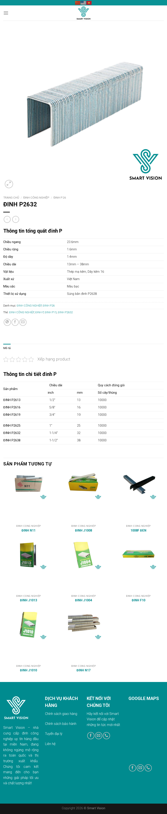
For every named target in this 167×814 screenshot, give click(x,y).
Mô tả (7, 348)
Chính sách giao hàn (60, 714)
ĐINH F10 (138, 600)
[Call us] (106, 735)
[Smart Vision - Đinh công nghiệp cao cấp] (83, 13)
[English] (83, 2)
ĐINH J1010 (28, 670)
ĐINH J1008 (83, 530)
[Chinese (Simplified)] (78, 2)
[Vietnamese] (89, 2)
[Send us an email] (98, 735)
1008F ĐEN (138, 530)
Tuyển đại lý (53, 734)
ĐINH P (39, 312)
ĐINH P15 (51, 312)
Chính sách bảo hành (60, 724)
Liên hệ (50, 744)
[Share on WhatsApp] (7, 322)
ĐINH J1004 (83, 600)
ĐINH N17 (83, 670)
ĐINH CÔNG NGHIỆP (36, 197)
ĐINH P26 (59, 197)
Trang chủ (11, 197)
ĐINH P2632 (65, 312)
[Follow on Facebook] (90, 735)
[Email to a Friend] (23, 322)
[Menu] (5, 13)
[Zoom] (9, 184)
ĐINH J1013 (28, 600)
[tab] (7, 348)
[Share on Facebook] (15, 322)
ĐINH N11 (28, 530)
